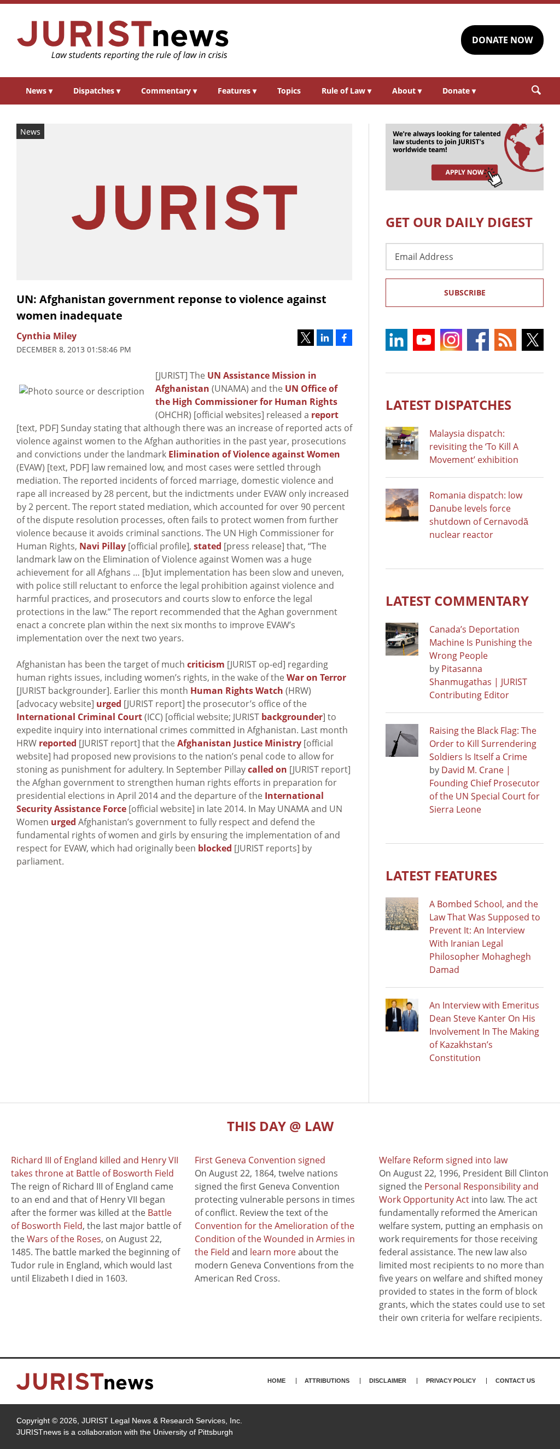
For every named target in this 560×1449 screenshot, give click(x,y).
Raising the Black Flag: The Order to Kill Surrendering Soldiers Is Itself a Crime (482, 743)
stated (207, 546)
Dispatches (96, 90)
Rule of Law (346, 90)
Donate (459, 90)
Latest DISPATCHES (448, 405)
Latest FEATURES (441, 875)
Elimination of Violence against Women (254, 454)
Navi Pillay (102, 546)
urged (108, 704)
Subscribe (465, 292)
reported (58, 743)
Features (237, 90)
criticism (206, 664)
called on (267, 769)
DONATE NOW (502, 40)
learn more (273, 1252)
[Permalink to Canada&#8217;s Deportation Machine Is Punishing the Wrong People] (402, 639)
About (407, 90)
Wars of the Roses (64, 1239)
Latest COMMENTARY (457, 601)
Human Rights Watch (236, 691)
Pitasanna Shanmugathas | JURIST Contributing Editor (478, 682)
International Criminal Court (79, 717)
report (325, 415)
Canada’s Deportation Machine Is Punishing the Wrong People (480, 642)
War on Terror (316, 677)
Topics (289, 90)
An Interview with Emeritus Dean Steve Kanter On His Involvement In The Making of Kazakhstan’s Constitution (484, 1031)
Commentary (169, 90)
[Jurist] (123, 40)
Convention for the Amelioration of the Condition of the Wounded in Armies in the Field (275, 1239)
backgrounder (292, 717)
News (39, 90)
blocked (215, 848)
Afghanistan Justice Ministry (239, 743)
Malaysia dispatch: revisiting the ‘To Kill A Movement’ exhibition (473, 446)
